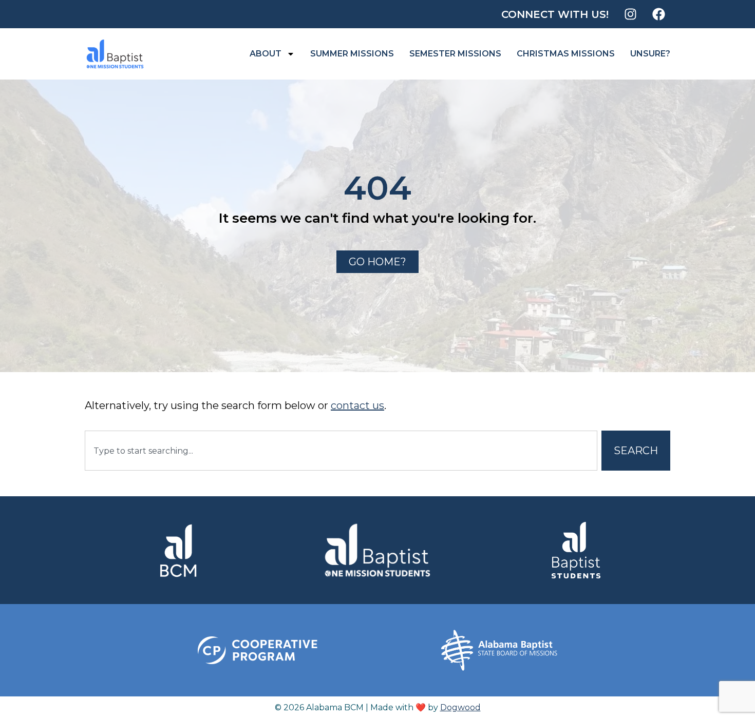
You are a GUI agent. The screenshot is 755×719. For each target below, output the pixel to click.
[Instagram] (630, 14)
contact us (357, 405)
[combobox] (341, 451)
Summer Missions (352, 54)
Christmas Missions (566, 54)
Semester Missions (455, 54)
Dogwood (460, 707)
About (265, 54)
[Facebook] (658, 14)
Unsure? (650, 54)
